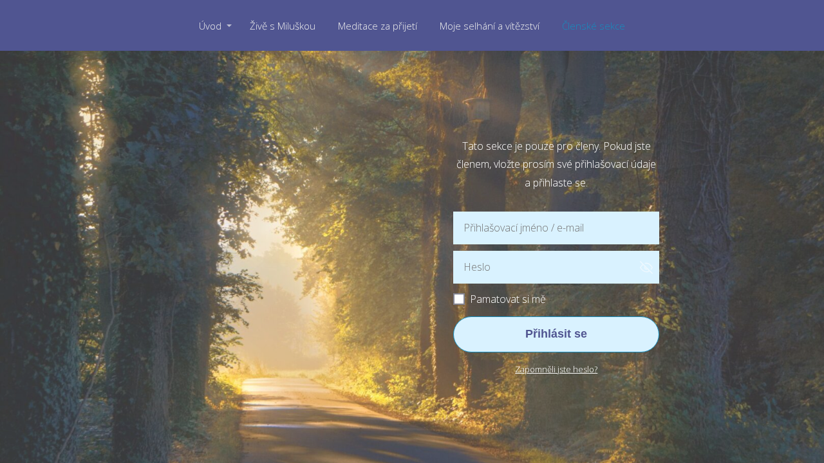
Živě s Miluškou (282, 25)
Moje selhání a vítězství (489, 25)
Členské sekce (593, 25)
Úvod (210, 25)
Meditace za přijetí (377, 25)
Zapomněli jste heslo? (556, 369)
